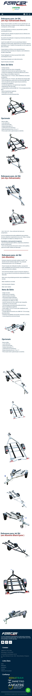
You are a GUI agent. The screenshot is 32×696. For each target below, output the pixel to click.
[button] (2, 14)
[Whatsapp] (29, 14)
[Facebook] (24, 14)
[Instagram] (27, 14)
